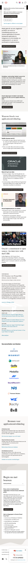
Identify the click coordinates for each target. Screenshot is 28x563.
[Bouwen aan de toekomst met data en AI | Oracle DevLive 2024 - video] (14, 57)
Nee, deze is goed (8, 19)
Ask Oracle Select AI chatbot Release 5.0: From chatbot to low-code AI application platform (13, 320)
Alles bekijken (5, 335)
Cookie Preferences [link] (5, 552)
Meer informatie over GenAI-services (9, 153)
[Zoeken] (17, 2)
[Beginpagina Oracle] (6, 3)
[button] (2, 2)
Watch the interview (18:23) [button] (8, 265)
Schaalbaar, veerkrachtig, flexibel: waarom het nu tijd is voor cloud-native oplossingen (13, 77)
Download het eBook (6, 87)
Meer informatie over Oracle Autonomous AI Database (12, 189)
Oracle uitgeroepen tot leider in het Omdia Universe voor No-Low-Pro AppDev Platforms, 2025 (13, 97)
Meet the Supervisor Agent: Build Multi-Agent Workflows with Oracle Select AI (13, 325)
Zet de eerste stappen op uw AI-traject (11, 436)
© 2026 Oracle (4, 549)
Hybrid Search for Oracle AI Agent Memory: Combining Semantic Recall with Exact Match (13, 315)
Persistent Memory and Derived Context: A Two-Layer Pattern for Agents (13, 330)
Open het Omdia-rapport (7, 107)
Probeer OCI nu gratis (8, 509)
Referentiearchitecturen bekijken (10, 447)
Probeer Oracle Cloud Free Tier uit (9, 46)
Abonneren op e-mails (6, 554)
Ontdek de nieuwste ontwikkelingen (10, 459)
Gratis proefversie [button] (7, 483)
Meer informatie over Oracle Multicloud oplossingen (12, 224)
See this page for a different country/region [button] (13, 23)
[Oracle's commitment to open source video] (14, 239)
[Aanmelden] (22, 2)
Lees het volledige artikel (8, 302)
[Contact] (25, 2)
